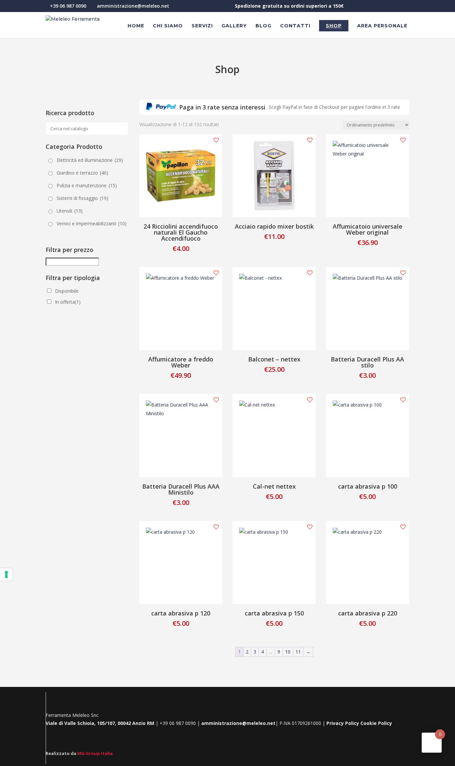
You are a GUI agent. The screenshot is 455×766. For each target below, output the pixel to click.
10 (287, 652)
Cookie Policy (376, 723)
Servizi (202, 26)
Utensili (70, 211)
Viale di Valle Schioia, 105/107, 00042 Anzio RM (101, 723)
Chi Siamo (168, 26)
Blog (263, 26)
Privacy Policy (342, 723)
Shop (334, 26)
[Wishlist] (216, 140)
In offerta (68, 302)
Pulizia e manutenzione (87, 185)
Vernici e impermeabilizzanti (92, 223)
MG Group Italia (95, 753)
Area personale (382, 26)
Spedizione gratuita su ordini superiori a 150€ (289, 6)
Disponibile (67, 291)
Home (136, 26)
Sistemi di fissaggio (82, 198)
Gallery (234, 26)
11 (298, 652)
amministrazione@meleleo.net (238, 723)
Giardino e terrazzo (82, 173)
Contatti (295, 26)
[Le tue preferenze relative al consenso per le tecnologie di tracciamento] (6, 574)
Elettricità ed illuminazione (90, 160)
